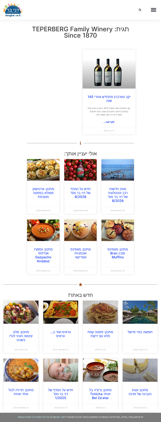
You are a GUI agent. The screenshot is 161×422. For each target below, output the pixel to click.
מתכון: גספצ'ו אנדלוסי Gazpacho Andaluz (43, 255)
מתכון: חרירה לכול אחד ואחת (20, 392)
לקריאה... (108, 122)
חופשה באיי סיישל (140, 332)
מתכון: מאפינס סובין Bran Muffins (118, 253)
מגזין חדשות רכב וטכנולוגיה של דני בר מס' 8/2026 (118, 195)
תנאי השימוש (59, 417)
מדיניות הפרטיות (41, 417)
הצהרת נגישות (24, 417)
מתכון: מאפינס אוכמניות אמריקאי (80, 253)
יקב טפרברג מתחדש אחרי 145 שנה (109, 99)
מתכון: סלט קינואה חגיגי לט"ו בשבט (21, 336)
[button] (153, 10)
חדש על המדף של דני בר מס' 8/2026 (81, 193)
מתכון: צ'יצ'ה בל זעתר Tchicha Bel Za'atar (100, 394)
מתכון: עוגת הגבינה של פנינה (140, 392)
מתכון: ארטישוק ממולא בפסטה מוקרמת (43, 193)
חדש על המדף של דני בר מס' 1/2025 (60, 394)
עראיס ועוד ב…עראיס (60, 334)
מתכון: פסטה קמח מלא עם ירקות (100, 334)
